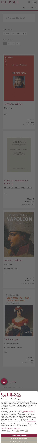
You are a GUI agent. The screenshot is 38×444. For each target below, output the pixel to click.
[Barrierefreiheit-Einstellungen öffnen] (4, 381)
